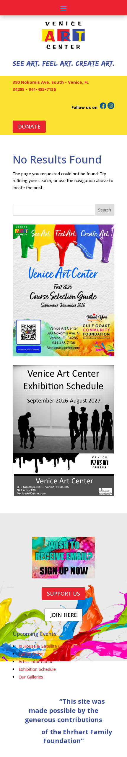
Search (104, 210)
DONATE (29, 126)
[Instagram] (111, 107)
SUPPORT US (63, 593)
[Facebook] (103, 107)
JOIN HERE (63, 614)
